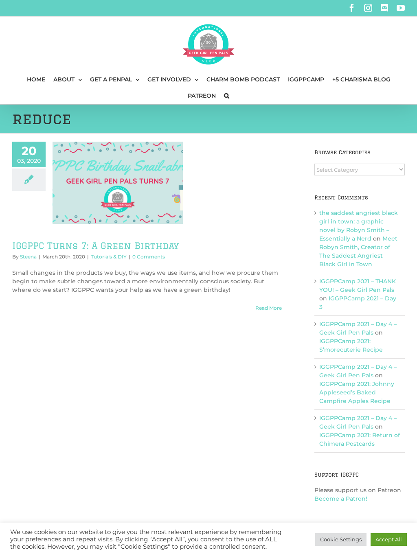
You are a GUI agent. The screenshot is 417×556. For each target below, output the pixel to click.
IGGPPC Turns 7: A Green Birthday (95, 246)
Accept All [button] (388, 539)
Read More (268, 308)
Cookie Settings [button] (341, 539)
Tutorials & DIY (109, 257)
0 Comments (148, 257)
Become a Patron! (340, 498)
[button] (226, 96)
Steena (28, 257)
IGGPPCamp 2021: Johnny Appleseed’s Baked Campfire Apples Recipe (356, 392)
